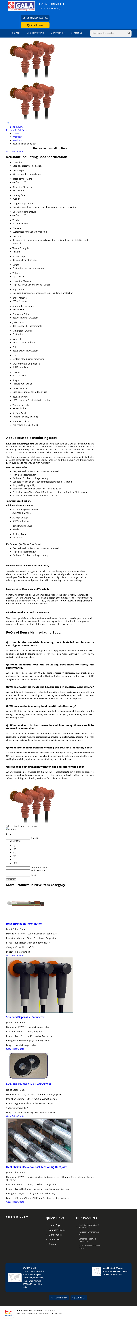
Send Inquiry (36, 25)
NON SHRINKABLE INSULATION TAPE (29, 1084)
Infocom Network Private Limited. (50, 1313)
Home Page (14, 32)
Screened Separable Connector (25, 1017)
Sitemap (53, 1244)
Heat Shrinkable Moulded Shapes (89, 1246)
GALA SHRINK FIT (51, 6)
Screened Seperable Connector (87, 1240)
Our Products (58, 32)
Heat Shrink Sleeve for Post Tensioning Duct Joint (36, 1167)
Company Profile (35, 32)
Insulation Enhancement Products (89, 1233)
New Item (17, 140)
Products (17, 136)
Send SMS (81, 1297)
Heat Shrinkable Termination (24, 923)
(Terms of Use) (49, 1310)
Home (15, 133)
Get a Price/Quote (15, 151)
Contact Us (76, 32)
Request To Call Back (16, 130)
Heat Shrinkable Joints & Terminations (89, 1226)
